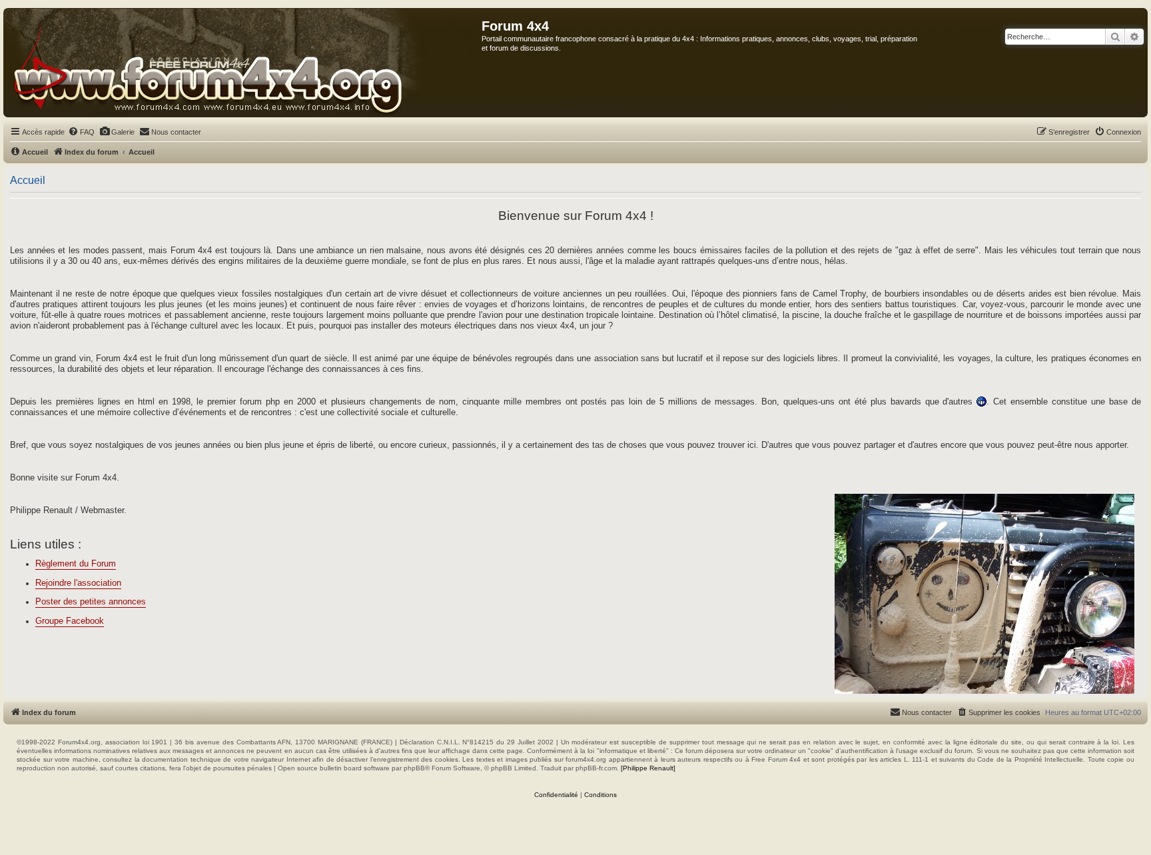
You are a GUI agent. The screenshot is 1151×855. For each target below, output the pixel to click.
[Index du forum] (243, 63)
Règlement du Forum (75, 563)
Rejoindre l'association (78, 583)
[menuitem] (81, 132)
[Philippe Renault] (648, 768)
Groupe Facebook (69, 621)
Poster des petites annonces (90, 601)
